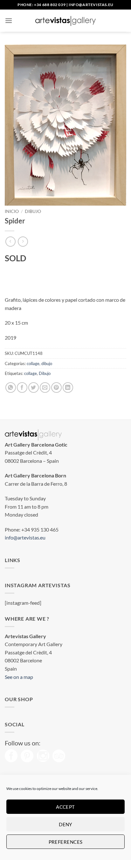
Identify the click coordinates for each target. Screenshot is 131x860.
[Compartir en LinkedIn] (68, 387)
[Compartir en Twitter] (33, 387)
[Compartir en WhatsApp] (10, 387)
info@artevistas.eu (91, 4)
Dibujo (45, 373)
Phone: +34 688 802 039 (41, 4)
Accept (65, 807)
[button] (8, 20)
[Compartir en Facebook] (22, 387)
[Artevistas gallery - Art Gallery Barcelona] (65, 20)
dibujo (33, 211)
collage (33, 363)
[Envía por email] (45, 387)
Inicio (12, 211)
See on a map (19, 677)
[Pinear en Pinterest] (56, 387)
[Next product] (10, 241)
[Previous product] (23, 241)
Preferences (66, 842)
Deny (65, 824)
